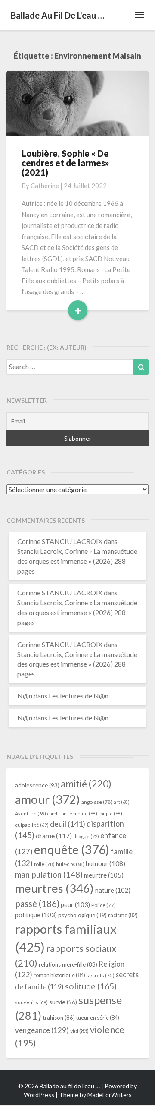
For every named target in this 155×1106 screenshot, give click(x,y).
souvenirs (31, 1002)
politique (36, 915)
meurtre (104, 875)
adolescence (37, 785)
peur (75, 904)
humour (105, 863)
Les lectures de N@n (78, 696)
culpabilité (32, 825)
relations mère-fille (68, 964)
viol (79, 1031)
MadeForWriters (109, 1094)
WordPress (39, 1094)
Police (103, 905)
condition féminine (72, 813)
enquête (71, 849)
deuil (67, 823)
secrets (101, 975)
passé (37, 903)
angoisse (96, 802)
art (122, 802)
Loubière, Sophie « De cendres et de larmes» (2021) (65, 162)
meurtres (54, 888)
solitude (91, 986)
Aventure (30, 813)
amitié (86, 784)
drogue (86, 836)
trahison (59, 1017)
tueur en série (97, 1017)
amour (47, 799)
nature (112, 890)
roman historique (59, 975)
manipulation (49, 874)
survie (63, 1001)
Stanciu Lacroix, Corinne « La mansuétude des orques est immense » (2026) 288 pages (77, 561)
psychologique (82, 915)
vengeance (42, 1030)
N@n (24, 696)
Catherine (45, 186)
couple (110, 813)
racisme (123, 915)
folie (44, 864)
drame (54, 835)
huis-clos (70, 864)
